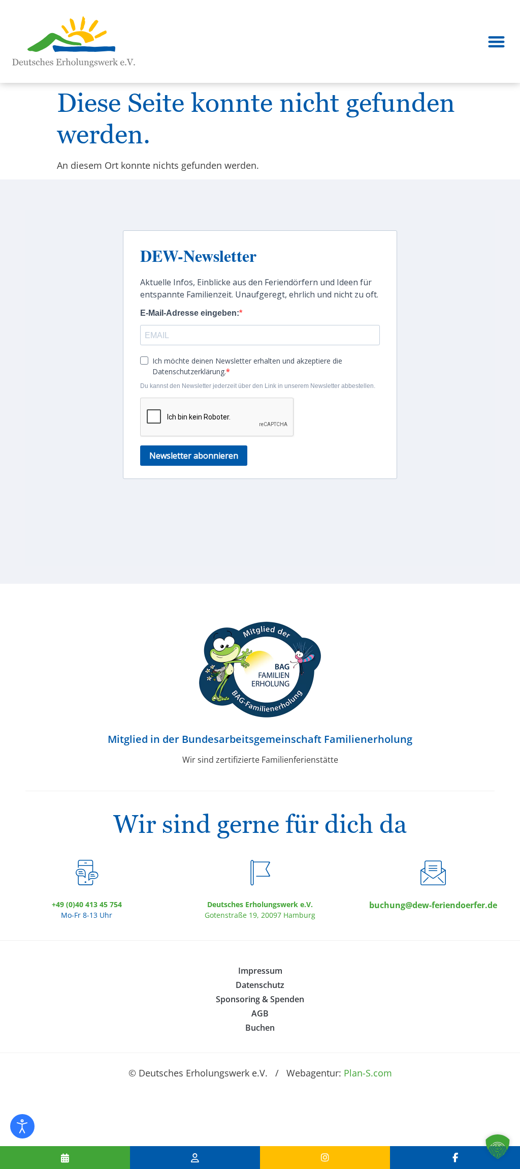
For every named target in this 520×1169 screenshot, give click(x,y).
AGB (260, 1013)
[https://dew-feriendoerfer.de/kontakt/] (195, 1157)
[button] (496, 41)
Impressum (260, 970)
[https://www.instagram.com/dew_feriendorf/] (325, 1157)
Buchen (260, 1027)
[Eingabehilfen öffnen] (22, 1126)
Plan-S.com (368, 1073)
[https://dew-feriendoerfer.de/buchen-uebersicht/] (65, 1157)
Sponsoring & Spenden (260, 999)
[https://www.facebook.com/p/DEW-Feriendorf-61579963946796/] (455, 1157)
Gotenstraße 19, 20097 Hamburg (260, 915)
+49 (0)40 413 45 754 (87, 904)
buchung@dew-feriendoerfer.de (433, 905)
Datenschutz (260, 985)
